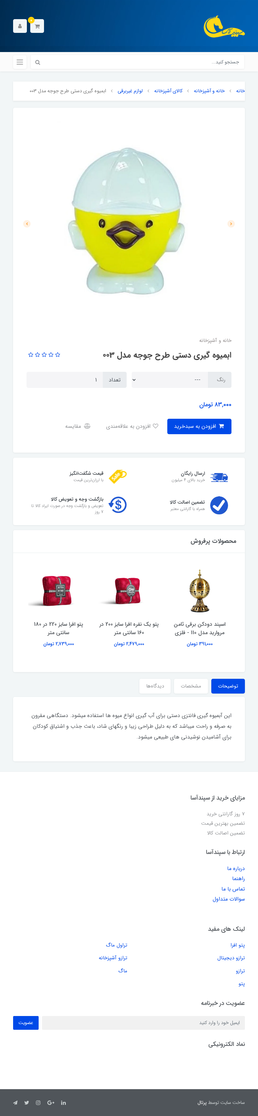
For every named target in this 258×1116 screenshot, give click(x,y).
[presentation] (231, 223)
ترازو (240, 971)
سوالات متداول (229, 899)
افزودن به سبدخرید (196, 426)
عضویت (25, 1022)
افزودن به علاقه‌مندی (129, 426)
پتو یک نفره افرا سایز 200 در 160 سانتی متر (129, 628)
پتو (242, 984)
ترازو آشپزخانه (113, 958)
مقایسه (74, 426)
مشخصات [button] (191, 686)
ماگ (122, 971)
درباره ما (236, 868)
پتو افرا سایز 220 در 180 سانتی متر (58, 628)
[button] (37, 26)
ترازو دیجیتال (231, 958)
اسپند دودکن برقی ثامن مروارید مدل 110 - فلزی (199, 628)
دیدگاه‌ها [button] (155, 686)
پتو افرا (237, 945)
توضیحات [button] (228, 686)
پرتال (202, 1102)
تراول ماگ (116, 945)
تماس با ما (233, 889)
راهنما (238, 878)
